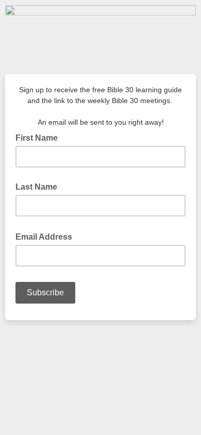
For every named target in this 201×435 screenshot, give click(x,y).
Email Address (46, 236)
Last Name (36, 186)
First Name (36, 137)
